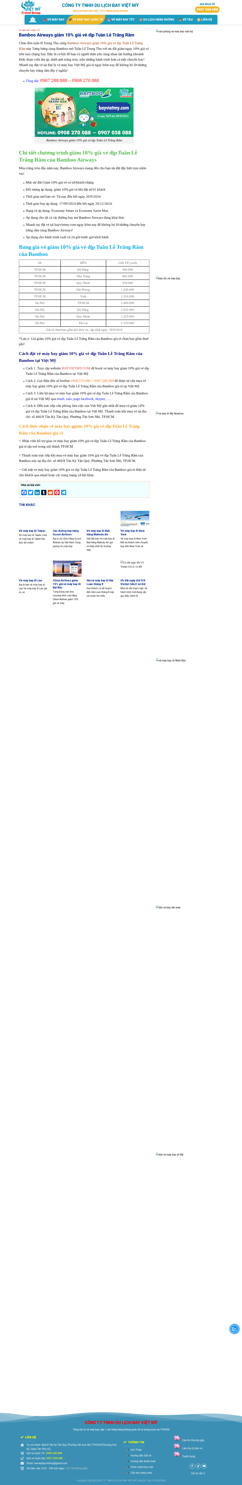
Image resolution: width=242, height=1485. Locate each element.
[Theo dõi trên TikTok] (198, 1466)
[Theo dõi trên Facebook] (192, 1466)
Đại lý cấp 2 (198, 1473)
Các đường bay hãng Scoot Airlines (66, 532)
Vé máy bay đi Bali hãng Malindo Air (98, 532)
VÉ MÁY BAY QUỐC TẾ (88, 19)
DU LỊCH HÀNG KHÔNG (158, 19)
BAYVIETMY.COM (75, 368)
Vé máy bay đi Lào (30, 580)
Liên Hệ (206, 19)
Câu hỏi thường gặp (193, 1440)
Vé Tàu (188, 19)
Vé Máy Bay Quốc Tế (29, 30)
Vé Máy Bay (55, 19)
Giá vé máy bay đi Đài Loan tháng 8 (100, 582)
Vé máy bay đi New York (133, 532)
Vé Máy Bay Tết (123, 19)
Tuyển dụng (188, 1456)
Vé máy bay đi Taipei (32, 530)
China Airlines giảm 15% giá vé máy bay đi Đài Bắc (67, 584)
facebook (87, 399)
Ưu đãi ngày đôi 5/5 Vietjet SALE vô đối (133, 582)
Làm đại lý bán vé (192, 1448)
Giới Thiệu (136, 1449)
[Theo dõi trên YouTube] (204, 1466)
